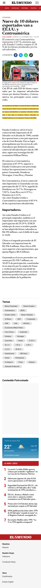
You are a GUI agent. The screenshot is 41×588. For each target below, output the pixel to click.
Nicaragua (20, 336)
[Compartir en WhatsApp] (26, 55)
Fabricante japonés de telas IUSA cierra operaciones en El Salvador (22, 480)
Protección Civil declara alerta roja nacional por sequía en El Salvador (22, 505)
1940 (6, 323)
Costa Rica (8, 340)
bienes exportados (11, 306)
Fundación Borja (8, 562)
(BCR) (22, 310)
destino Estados (28, 306)
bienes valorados (27, 315)
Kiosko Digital (7, 582)
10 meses (8, 319)
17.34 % (31, 340)
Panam (20, 340)
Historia (5, 547)
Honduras (8, 336)
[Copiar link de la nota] (31, 55)
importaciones (9, 353)
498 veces (23, 353)
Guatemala (23, 332)
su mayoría (9, 362)
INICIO (7, 8)
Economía (6, 17)
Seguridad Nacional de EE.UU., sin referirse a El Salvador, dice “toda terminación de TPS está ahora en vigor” (23, 488)
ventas (7, 358)
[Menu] (4, 3)
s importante (31, 319)
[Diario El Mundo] (21, 5)
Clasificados (7, 576)
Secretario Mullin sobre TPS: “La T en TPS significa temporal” (22, 521)
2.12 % (7, 349)
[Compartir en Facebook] (16, 55)
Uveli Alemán (7, 37)
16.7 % (7, 345)
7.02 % (18, 345)
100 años (26, 323)
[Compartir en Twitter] (21, 55)
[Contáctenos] (20, 568)
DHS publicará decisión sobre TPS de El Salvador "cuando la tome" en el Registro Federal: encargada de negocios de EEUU (23, 513)
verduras (32, 362)
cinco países (9, 332)
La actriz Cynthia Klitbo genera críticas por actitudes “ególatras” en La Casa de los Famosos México (23, 471)
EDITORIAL (25, 8)
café (15, 323)
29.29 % (18, 349)
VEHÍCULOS (15, 8)
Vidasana (6, 556)
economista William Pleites (14, 328)
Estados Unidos (10, 315)
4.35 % (28, 345)
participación (19, 358)
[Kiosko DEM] (37, 3)
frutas (21, 362)
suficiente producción (12, 366)
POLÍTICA (34, 8)
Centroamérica (9, 310)
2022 (19, 319)
